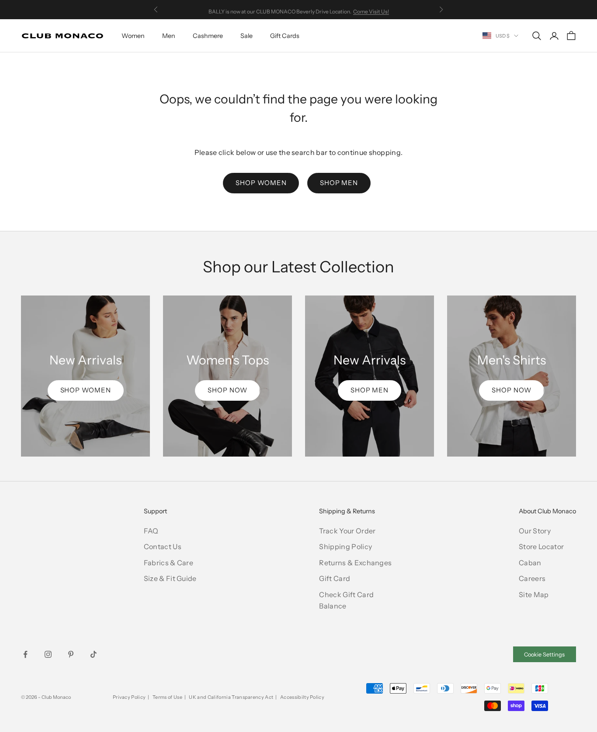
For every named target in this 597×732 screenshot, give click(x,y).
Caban (530, 562)
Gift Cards (284, 36)
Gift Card (334, 578)
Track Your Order (347, 530)
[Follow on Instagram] (48, 654)
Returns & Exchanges (355, 562)
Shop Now (227, 390)
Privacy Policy (129, 697)
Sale (246, 36)
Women (133, 36)
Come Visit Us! (371, 9)
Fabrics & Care (168, 562)
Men (168, 36)
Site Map (534, 594)
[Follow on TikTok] (93, 654)
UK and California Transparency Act (231, 697)
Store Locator (541, 546)
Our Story (535, 530)
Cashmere (208, 36)
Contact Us (162, 546)
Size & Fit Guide (170, 578)
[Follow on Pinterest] (70, 654)
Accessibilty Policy (302, 697)
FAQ (151, 530)
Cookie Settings (544, 654)
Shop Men (339, 183)
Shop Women (261, 183)
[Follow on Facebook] (25, 654)
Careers (532, 578)
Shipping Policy (345, 546)
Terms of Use (167, 697)
